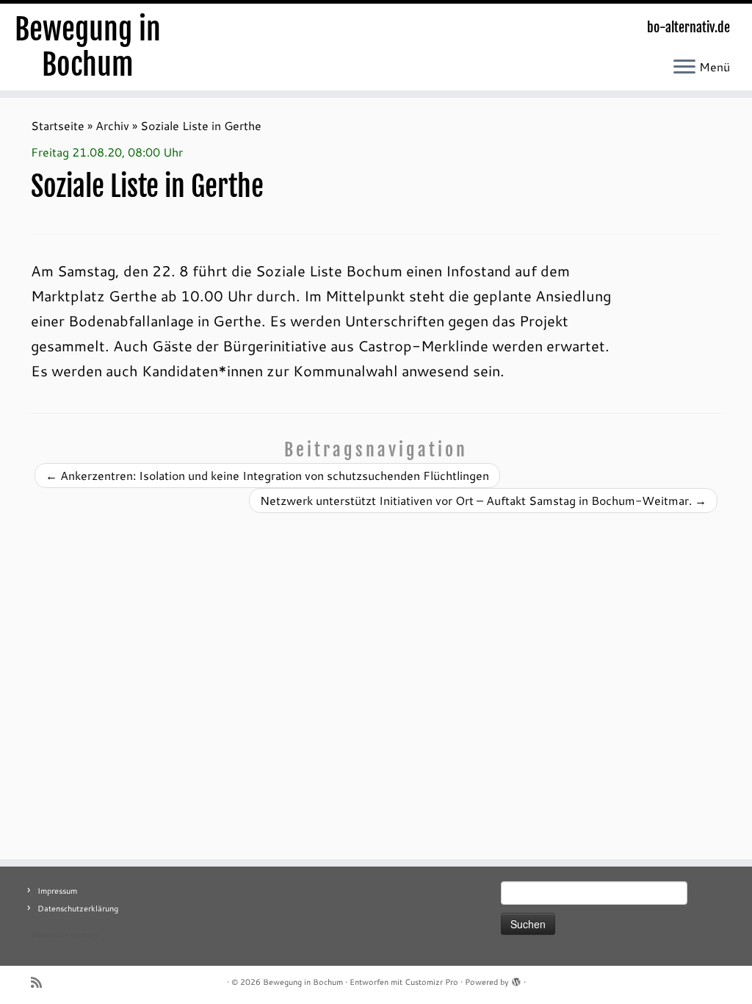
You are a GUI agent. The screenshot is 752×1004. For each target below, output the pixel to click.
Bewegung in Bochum (88, 47)
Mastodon (49, 935)
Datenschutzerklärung (77, 908)
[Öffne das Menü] (684, 68)
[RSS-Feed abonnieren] (41, 982)
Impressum (57, 891)
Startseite (57, 125)
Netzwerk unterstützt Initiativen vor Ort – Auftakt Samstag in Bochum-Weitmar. (483, 500)
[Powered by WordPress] (516, 979)
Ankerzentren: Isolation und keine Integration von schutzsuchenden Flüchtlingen (267, 475)
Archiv (112, 125)
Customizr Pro (431, 982)
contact (84, 935)
